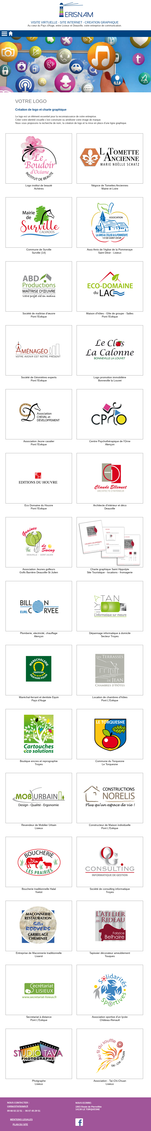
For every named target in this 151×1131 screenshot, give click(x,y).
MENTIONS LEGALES (21, 1119)
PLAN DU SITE (20, 1124)
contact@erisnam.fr (17, 1106)
